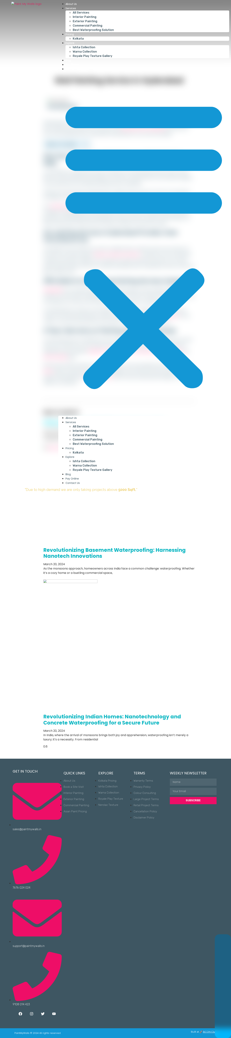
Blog (68, 60)
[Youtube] (54, 1013)
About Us (71, 4)
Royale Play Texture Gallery (92, 56)
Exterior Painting (85, 21)
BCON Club (210, 1031)
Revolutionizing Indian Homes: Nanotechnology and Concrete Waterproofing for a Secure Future (112, 719)
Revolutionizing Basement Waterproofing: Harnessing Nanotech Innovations (114, 553)
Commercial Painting (87, 25)
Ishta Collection (84, 47)
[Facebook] (20, 1013)
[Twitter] (42, 1013)
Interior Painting (84, 17)
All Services (81, 12)
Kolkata (78, 38)
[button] (143, 243)
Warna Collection (85, 51)
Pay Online (72, 64)
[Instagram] (31, 1013)
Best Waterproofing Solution (93, 30)
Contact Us (73, 69)
